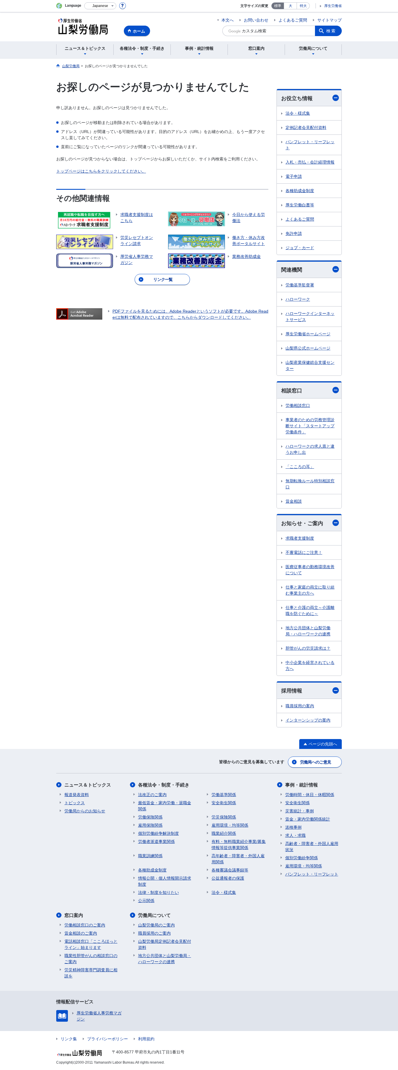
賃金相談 (294, 501)
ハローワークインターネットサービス (310, 316)
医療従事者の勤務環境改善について (310, 569)
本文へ (227, 20)
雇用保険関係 (150, 825)
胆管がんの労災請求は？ (308, 648)
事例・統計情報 (301, 784)
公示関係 (146, 900)
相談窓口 (291, 391)
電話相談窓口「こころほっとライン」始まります (90, 944)
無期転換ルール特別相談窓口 (310, 484)
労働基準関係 (224, 794)
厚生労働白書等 (300, 205)
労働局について (154, 915)
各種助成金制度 (300, 190)
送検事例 (293, 827)
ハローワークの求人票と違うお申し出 (310, 449)
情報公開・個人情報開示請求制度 (164, 881)
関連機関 (291, 270)
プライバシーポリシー (107, 1039)
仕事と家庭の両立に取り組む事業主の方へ (310, 590)
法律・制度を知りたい (158, 892)
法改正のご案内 (152, 794)
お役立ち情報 (297, 98)
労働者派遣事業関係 (156, 841)
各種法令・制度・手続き (163, 784)
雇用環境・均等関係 (230, 825)
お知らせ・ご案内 (302, 523)
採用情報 (291, 691)
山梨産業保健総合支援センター (310, 365)
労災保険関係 (224, 817)
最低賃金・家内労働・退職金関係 (164, 805)
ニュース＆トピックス (87, 784)
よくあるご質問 (293, 20)
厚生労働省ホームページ (308, 334)
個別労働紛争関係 (301, 857)
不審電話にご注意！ (304, 552)
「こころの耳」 (300, 466)
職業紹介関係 (224, 833)
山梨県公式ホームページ (308, 348)
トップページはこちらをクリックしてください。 (101, 171)
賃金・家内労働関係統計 (307, 819)
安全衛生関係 (224, 802)
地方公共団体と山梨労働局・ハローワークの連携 (308, 631)
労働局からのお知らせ (84, 811)
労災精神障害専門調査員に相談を (90, 973)
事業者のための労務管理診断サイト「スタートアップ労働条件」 (310, 425)
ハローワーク (298, 299)
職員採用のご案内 (154, 933)
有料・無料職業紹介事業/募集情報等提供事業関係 (239, 844)
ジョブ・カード (300, 247)
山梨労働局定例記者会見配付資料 (164, 944)
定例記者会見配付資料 (306, 127)
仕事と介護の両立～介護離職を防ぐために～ (310, 610)
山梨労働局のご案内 (156, 925)
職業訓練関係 (150, 855)
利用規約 (146, 1039)
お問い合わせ (256, 20)
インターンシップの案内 (308, 720)
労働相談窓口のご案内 (84, 925)
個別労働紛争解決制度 (158, 833)
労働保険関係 (150, 817)
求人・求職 (295, 835)
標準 (277, 6)
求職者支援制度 (300, 538)
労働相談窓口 (298, 405)
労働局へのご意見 (315, 762)
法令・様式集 (298, 113)
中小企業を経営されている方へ (310, 665)
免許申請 (294, 233)
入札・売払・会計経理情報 (310, 162)
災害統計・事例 (299, 811)
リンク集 (69, 1039)
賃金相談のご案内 (80, 933)
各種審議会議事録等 (230, 870)
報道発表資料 (76, 794)
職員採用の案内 (300, 706)
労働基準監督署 (300, 285)
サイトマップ (329, 20)
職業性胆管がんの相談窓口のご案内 (90, 958)
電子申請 (294, 176)
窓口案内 (73, 915)
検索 (331, 31)
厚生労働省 (333, 6)
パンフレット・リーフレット (310, 144)
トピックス (74, 802)
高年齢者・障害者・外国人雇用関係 (238, 858)
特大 (303, 6)
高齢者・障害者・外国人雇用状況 (311, 846)
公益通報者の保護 (228, 878)
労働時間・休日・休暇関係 (309, 794)
